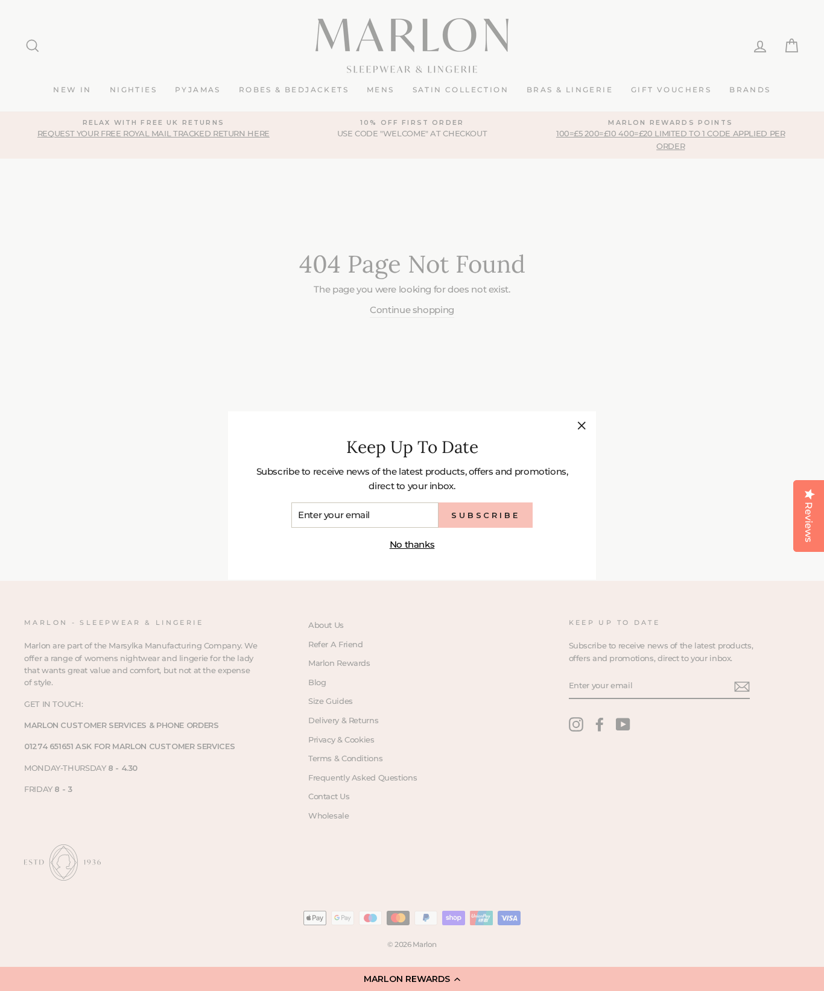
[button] (412, 979)
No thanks (412, 544)
